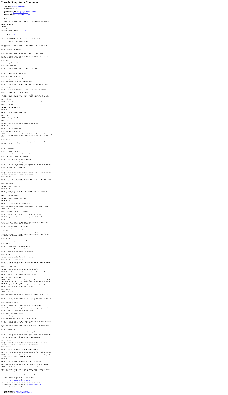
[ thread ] (23, 11)
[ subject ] (29, 11)
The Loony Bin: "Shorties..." (24, 14)
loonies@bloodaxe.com (27, 31)
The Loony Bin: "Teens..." (20, 13)
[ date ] (19, 11)
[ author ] (34, 11)
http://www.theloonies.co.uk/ (23, 35)
